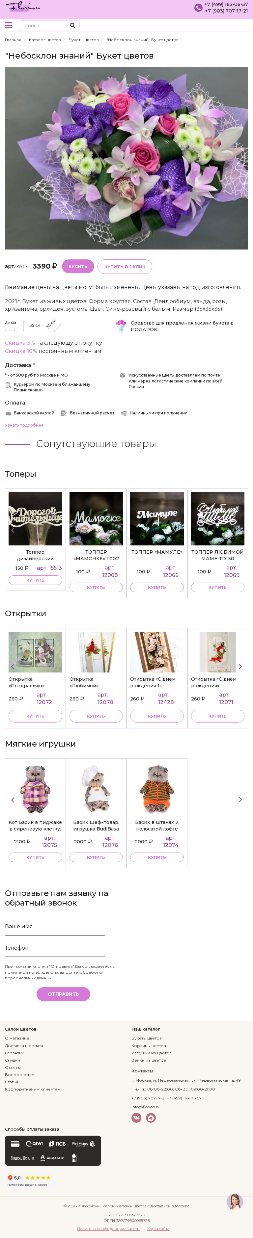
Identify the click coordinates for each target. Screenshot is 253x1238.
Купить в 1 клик (124, 266)
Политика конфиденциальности (108, 1228)
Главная (13, 39)
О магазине (17, 1038)
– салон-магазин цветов (123, 1205)
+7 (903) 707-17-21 (226, 11)
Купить (78, 266)
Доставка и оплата (24, 1045)
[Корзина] (242, 26)
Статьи (11, 1081)
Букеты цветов (84, 39)
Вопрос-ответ (20, 1074)
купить (35, 580)
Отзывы (13, 1067)
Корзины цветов (148, 1045)
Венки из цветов (148, 1060)
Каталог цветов (45, 39)
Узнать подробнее (24, 425)
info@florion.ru (145, 1106)
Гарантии (14, 1052)
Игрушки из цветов (151, 1052)
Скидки (12, 1060)
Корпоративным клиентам (32, 1089)
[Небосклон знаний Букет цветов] (126, 158)
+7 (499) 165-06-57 (226, 4)
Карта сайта (158, 1228)
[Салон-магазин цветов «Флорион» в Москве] (23, 6)
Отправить (63, 994)
